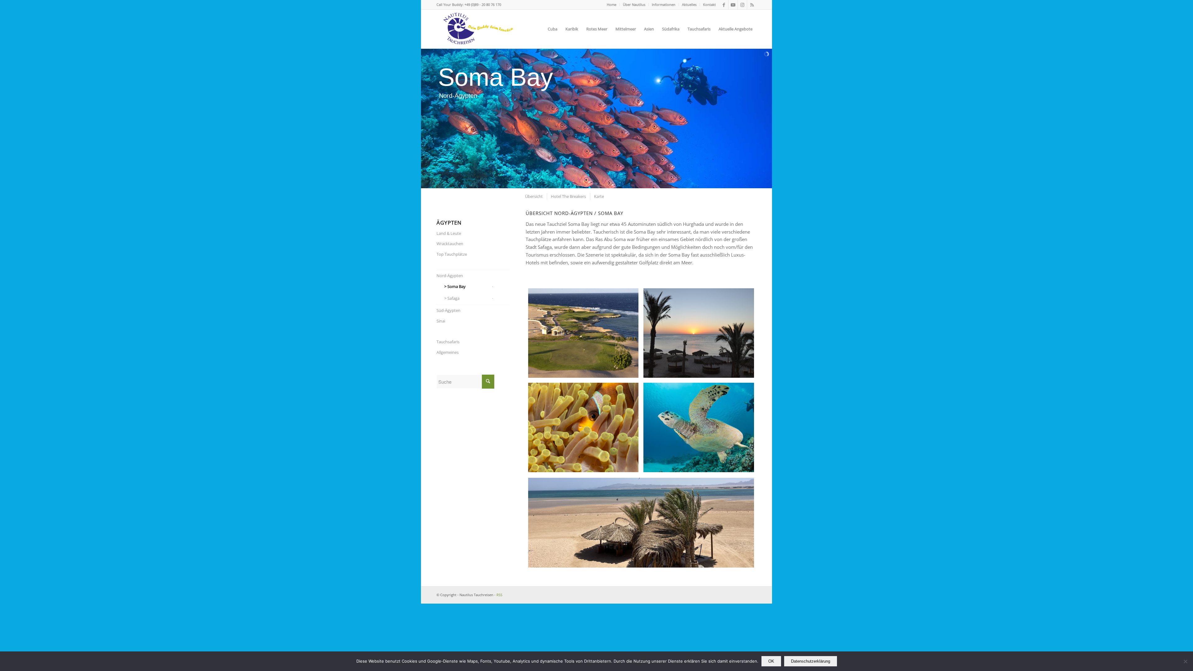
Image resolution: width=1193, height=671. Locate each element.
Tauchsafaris (448, 342)
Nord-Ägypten (450, 275)
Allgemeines (448, 352)
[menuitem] (612, 4)
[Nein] (1185, 661)
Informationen (663, 4)
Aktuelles (689, 4)
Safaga (453, 298)
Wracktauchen (450, 243)
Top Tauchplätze (452, 254)
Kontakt (709, 4)
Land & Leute (449, 233)
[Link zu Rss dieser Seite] (751, 4)
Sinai (441, 321)
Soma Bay (456, 286)
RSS (499, 594)
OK (771, 661)
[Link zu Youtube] (733, 4)
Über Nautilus (634, 4)
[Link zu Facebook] (723, 4)
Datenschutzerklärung (810, 661)
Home (611, 4)
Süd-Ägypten (448, 310)
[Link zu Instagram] (742, 4)
